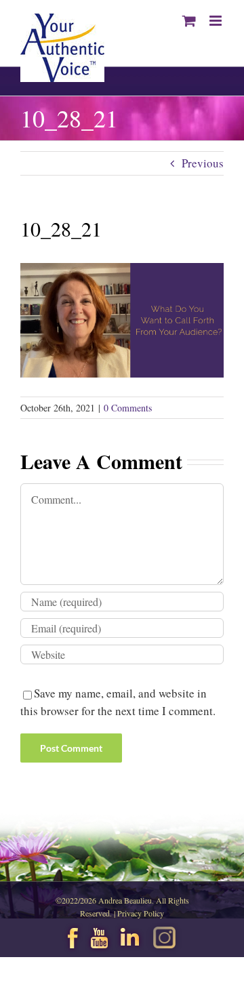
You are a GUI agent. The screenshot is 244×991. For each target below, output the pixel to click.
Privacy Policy (140, 913)
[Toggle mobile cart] (189, 21)
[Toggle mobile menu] (216, 21)
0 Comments (128, 407)
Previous (203, 163)
